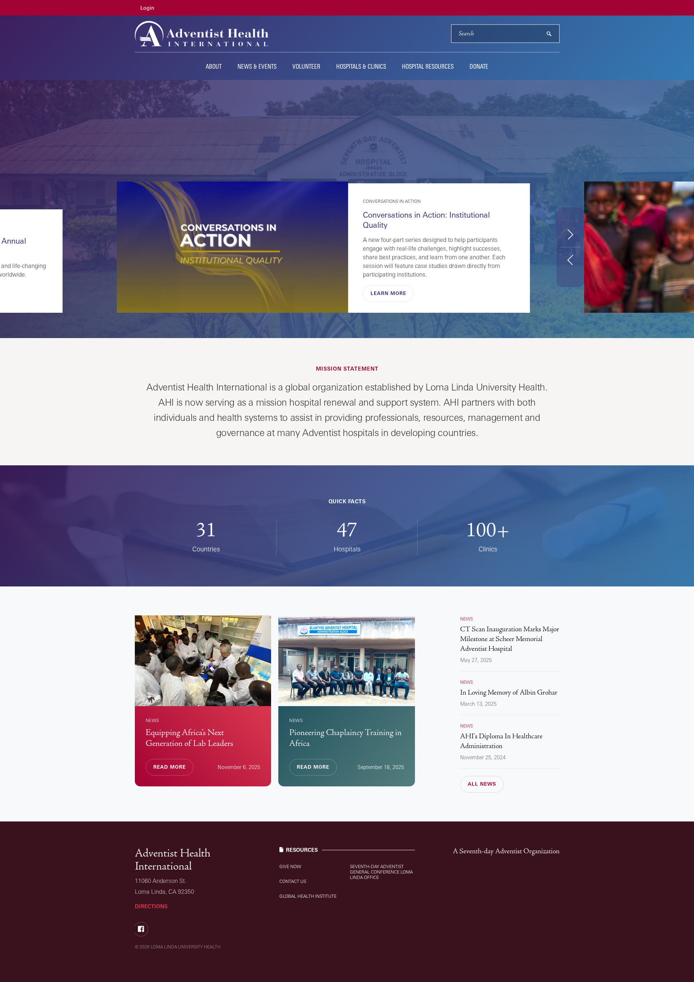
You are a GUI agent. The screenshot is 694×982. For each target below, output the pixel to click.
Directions (151, 906)
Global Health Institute (308, 896)
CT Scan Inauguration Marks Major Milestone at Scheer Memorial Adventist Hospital (509, 639)
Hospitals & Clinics (361, 66)
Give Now (290, 866)
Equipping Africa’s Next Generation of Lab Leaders (189, 737)
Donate (479, 66)
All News (482, 784)
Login (147, 8)
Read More (386, 293)
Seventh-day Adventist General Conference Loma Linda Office (381, 872)
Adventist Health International (172, 860)
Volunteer (306, 66)
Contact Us (292, 881)
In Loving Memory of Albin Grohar (508, 692)
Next (571, 234)
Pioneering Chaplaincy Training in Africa (345, 737)
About (214, 66)
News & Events (257, 66)
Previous (570, 260)
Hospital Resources (428, 66)
